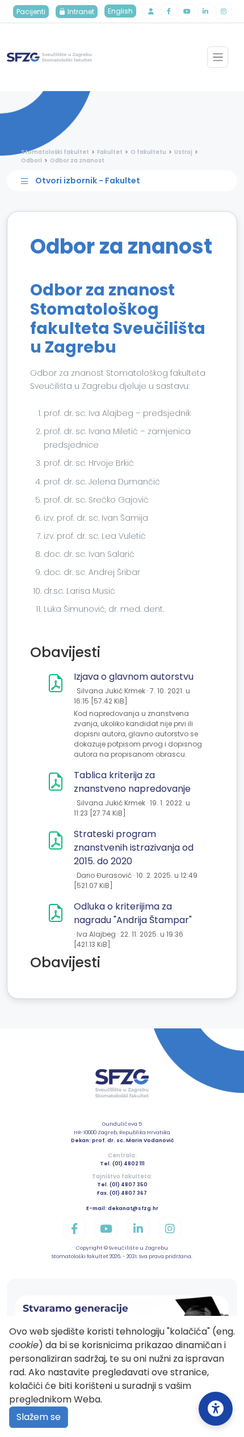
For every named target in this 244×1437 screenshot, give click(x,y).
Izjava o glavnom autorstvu (133, 676)
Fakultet (110, 152)
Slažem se (38, 1416)
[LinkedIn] (205, 11)
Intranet (80, 11)
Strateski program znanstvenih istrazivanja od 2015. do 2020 (133, 847)
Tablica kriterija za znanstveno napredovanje (132, 782)
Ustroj (183, 152)
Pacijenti (30, 11)
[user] (151, 11)
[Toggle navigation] (217, 56)
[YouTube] (187, 11)
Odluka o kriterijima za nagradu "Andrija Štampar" (133, 913)
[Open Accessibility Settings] (216, 1409)
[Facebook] (169, 11)
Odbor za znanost (77, 160)
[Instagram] (224, 11)
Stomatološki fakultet (55, 152)
